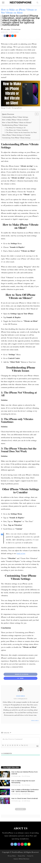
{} (24, 745)
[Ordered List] (12, 745)
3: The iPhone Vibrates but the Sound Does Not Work (21, 132)
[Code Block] (19, 745)
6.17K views (26, 776)
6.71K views (26, 785)
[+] (27, 745)
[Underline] (7, 745)
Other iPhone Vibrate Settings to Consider (16, 135)
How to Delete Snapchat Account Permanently (23, 782)
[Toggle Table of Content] (35, 114)
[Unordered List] (15, 745)
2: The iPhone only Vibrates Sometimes (16, 130)
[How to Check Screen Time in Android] (5, 801)
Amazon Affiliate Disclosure (21, 859)
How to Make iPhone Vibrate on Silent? (15, 120)
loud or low (21, 553)
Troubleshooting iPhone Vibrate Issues (15, 125)
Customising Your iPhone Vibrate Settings (16, 138)
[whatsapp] (25, 844)
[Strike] (10, 745)
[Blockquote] (17, 745)
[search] (37, 2)
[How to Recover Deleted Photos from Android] (5, 774)
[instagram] (8, 720)
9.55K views (26, 794)
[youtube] (22, 844)
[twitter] (5, 720)
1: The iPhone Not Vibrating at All (15, 128)
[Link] (22, 745)
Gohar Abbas (6, 29)
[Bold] (3, 745)
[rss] (28, 844)
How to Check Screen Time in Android (24, 798)
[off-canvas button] (3, 2)
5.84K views (26, 801)
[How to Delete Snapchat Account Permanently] (5, 783)
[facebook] (3, 720)
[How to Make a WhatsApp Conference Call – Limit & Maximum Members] (5, 792)
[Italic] (5, 745)
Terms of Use (21, 856)
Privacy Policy (12, 856)
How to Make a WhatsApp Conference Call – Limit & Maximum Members (25, 790)
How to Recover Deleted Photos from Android (24, 773)
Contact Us (30, 856)
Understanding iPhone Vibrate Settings (15, 117)
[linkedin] (10, 720)
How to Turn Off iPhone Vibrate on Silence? (17, 122)
